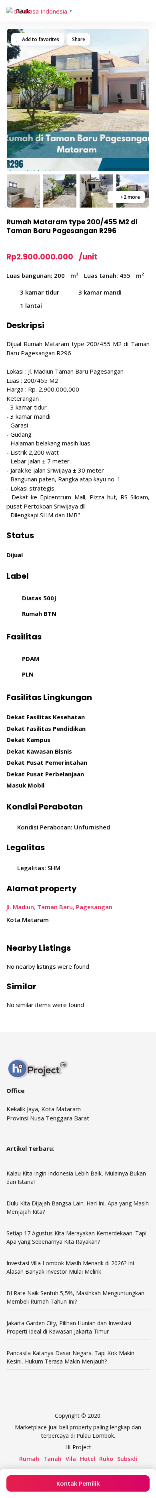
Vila (71, 1458)
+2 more (129, 197)
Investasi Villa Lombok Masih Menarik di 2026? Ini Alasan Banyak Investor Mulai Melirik (70, 1267)
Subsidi (127, 1458)
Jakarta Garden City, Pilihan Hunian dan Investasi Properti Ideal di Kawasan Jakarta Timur (68, 1327)
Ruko (106, 1458)
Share (78, 39)
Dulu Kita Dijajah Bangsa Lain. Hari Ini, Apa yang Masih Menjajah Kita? (77, 1207)
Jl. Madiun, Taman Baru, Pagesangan (59, 907)
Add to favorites (40, 39)
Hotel (87, 1458)
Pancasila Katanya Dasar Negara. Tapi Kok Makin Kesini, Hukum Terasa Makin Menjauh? (70, 1357)
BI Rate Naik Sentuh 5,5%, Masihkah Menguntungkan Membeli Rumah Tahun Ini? (75, 1297)
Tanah (52, 1458)
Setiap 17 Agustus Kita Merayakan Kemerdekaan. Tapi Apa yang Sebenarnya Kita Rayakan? (76, 1237)
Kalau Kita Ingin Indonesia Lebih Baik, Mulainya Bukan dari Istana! (76, 1177)
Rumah (29, 1458)
